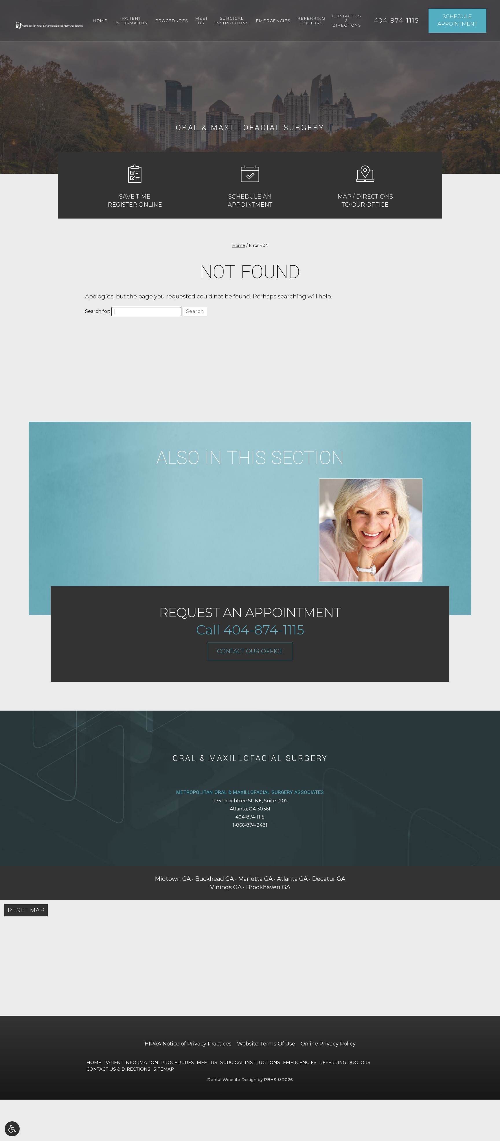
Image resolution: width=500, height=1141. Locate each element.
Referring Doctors (344, 1062)
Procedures (171, 20)
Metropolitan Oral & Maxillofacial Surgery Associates (250, 792)
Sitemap (163, 1069)
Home (100, 20)
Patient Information (131, 1062)
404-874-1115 (250, 817)
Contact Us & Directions (118, 1069)
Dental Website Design (231, 1079)
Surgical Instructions (250, 1062)
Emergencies (273, 20)
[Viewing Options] (12, 1129)
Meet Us (207, 1062)
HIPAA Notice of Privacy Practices (188, 1044)
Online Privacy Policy (328, 1044)
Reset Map (26, 910)
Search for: (97, 311)
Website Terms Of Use (266, 1044)
